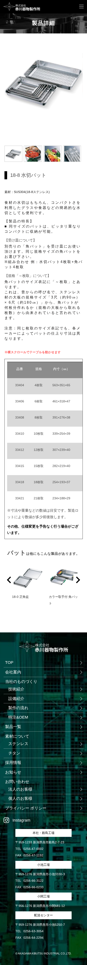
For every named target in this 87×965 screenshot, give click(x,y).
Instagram (21, 820)
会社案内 (13, 672)
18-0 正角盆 (20, 597)
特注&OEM (18, 717)
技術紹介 (16, 689)
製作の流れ (18, 708)
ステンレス (18, 743)
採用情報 (13, 762)
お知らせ (13, 772)
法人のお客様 (20, 789)
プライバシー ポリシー (25, 808)
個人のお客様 (20, 798)
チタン (14, 753)
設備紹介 (16, 698)
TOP (9, 662)
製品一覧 (13, 726)
